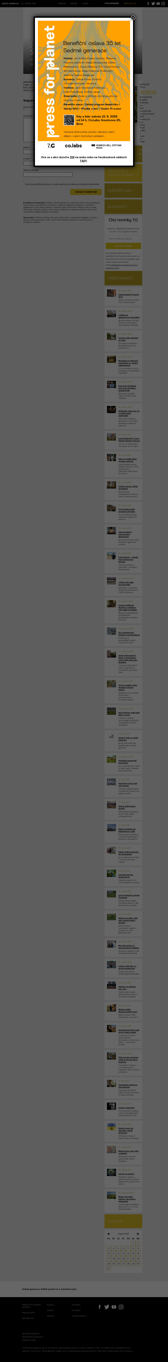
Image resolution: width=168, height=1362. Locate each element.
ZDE (72, 157)
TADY (83, 161)
